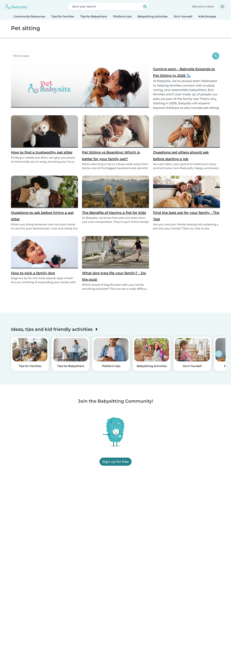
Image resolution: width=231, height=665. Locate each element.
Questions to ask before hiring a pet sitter (42, 216)
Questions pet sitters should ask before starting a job (181, 155)
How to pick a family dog (33, 273)
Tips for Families (62, 16)
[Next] (218, 353)
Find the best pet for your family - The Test (186, 216)
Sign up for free (115, 462)
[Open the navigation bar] (222, 6)
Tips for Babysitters (93, 16)
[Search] (215, 56)
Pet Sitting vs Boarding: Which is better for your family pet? (111, 155)
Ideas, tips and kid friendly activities (52, 329)
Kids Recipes (207, 16)
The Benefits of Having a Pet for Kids (114, 213)
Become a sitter (203, 6)
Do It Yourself (183, 16)
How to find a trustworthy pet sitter (42, 152)
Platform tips (122, 16)
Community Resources (29, 16)
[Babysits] (16, 6)
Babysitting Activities (153, 16)
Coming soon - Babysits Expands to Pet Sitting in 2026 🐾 (184, 72)
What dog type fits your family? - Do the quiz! (114, 276)
